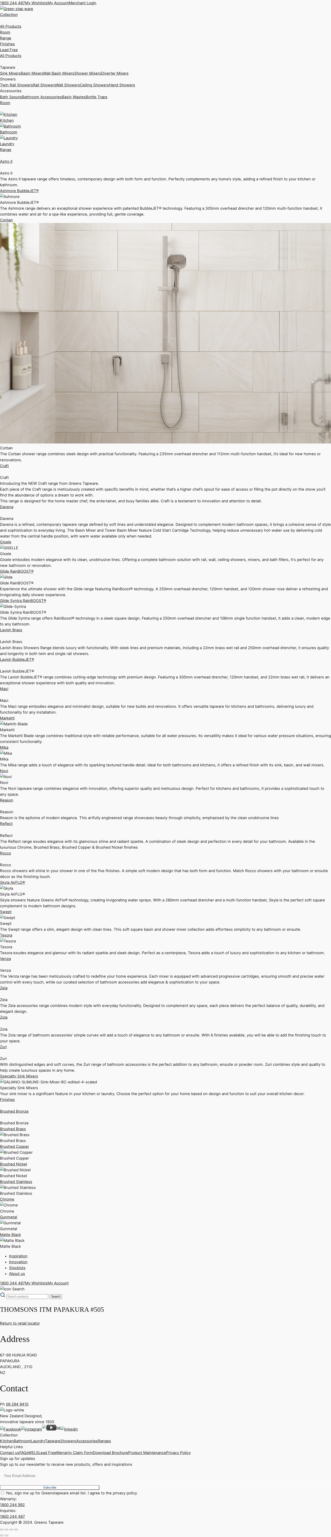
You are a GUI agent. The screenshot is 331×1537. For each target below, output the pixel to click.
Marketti (7, 718)
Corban (6, 220)
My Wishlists (36, 3)
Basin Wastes (74, 97)
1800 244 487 (12, 3)
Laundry (38, 1441)
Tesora (6, 935)
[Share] (11, 1529)
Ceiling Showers (94, 85)
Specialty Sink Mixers (19, 1076)
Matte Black (10, 1234)
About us (17, 1273)
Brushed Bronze (14, 1111)
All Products (10, 26)
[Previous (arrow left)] (2, 1535)
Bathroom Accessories (42, 97)
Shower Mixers (87, 73)
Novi (4, 771)
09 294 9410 (17, 1404)
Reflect (6, 823)
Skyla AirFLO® (12, 882)
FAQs (23, 1452)
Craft (4, 466)
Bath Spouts (11, 97)
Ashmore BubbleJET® (19, 190)
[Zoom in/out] (2, 1529)
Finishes (7, 44)
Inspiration (18, 1256)
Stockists (17, 1268)
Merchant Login (82, 3)
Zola (3, 1017)
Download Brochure (110, 1452)
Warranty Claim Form (74, 1452)
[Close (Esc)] (16, 1529)
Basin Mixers (32, 73)
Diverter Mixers (115, 73)
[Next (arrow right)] (6, 1535)
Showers (68, 1441)
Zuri (3, 1047)
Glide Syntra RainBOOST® (23, 600)
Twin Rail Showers (16, 85)
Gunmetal (8, 1217)
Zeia (3, 988)
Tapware (52, 1441)
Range (5, 38)
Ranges (104, 1441)
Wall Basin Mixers (58, 73)
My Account (58, 3)
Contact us (9, 1452)
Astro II (6, 161)
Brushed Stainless (16, 1181)
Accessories (87, 1441)
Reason (6, 800)
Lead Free (9, 50)
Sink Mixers (10, 73)
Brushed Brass (13, 1129)
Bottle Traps (96, 97)
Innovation (18, 1262)
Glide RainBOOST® (17, 571)
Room (5, 32)
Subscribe (49, 1487)
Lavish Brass (11, 630)
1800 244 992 (12, 1505)
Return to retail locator (20, 1323)
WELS (33, 1452)
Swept (5, 912)
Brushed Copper (14, 1146)
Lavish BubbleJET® (17, 659)
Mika (4, 747)
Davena (6, 507)
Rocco (5, 853)
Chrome (7, 1199)
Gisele (5, 542)
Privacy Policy (178, 1452)
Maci (4, 689)
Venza (5, 958)
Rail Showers (44, 85)
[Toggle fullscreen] (6, 1529)
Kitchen (7, 1441)
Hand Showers (122, 85)
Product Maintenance (147, 1452)
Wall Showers (68, 85)
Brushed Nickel (13, 1164)
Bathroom (22, 1441)
